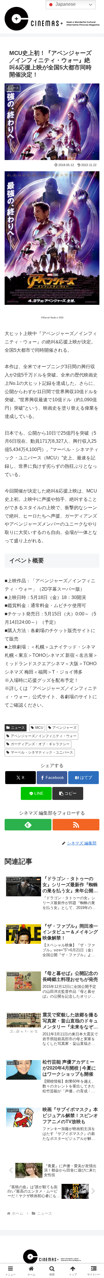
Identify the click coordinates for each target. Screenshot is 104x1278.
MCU (39, 728)
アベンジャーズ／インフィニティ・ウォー (44, 736)
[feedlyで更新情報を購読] (28, 824)
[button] (67, 793)
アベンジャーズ (64, 728)
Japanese (65, 4)
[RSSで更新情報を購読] (76, 824)
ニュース (18, 728)
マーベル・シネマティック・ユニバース (42, 752)
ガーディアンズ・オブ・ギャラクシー (40, 744)
